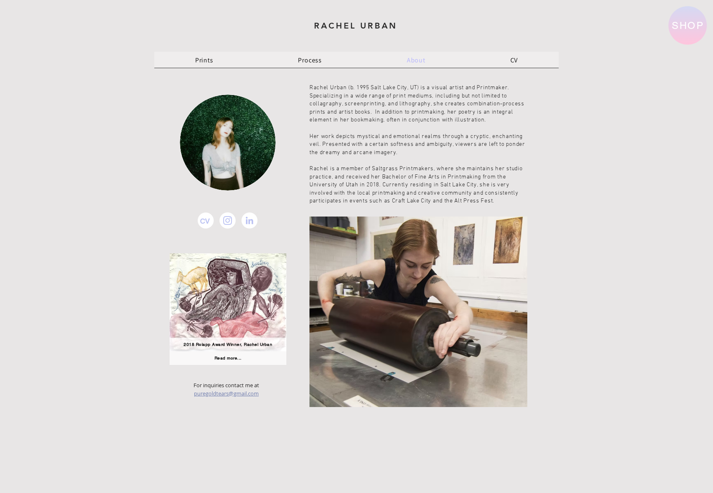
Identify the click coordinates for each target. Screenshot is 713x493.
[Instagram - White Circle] (228, 220)
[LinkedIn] (249, 220)
